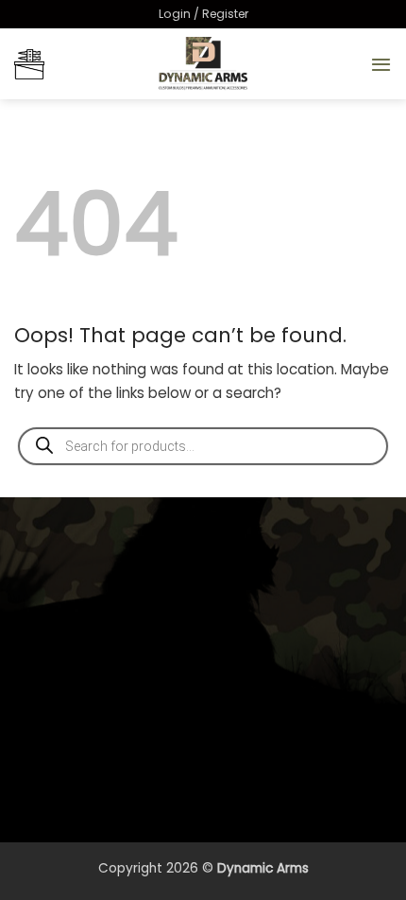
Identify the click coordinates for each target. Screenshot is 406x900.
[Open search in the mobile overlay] (203, 446)
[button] (203, 13)
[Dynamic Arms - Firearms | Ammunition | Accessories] (203, 63)
